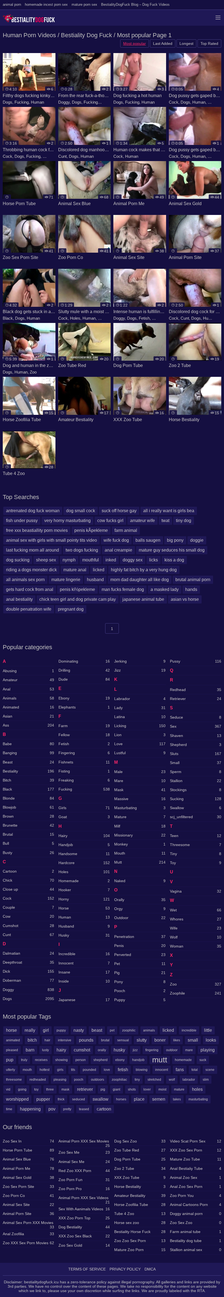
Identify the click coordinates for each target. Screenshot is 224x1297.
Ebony (84, 698)
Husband (84, 926)
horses (121, 1099)
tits (73, 1070)
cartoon (104, 1109)
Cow (28, 916)
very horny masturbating (67, 520)
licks (153, 560)
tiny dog (183, 520)
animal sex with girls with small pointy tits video (51, 540)
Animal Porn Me (28, 1168)
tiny (137, 1080)
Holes (75, 318)
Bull (28, 843)
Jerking (140, 661)
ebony (120, 1060)
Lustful (140, 753)
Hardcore (84, 863)
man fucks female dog (123, 589)
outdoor (172, 1050)
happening (30, 1109)
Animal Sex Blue (28, 1159)
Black (8, 318)
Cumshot (28, 925)
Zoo (33, 372)
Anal (28, 689)
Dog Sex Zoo (140, 1141)
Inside (84, 981)
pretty (67, 1109)
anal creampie (118, 550)
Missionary (140, 835)
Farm (84, 726)
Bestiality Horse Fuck (140, 1231)
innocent (161, 1070)
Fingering (84, 753)
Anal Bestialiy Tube (195, 1168)
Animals (28, 698)
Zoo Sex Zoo (195, 1222)
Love (140, 744)
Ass (28, 725)
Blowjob (28, 807)
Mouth (140, 853)
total (194, 1070)
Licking (140, 726)
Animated (28, 707)
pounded (89, 1070)
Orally (140, 899)
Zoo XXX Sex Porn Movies (28, 1243)
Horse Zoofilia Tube (140, 1204)
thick (61, 1099)
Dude (84, 679)
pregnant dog (71, 609)
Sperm (195, 772)
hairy (61, 1050)
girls (60, 1070)
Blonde (28, 798)
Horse (84, 908)
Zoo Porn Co (28, 1195)
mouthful (90, 560)
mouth (27, 1070)
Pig (140, 972)
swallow (100, 1099)
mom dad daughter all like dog (139, 579)
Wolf (195, 937)
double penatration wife (28, 609)
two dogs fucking (82, 550)
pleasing (60, 1080)
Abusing (28, 671)
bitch (32, 1040)
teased (84, 1109)
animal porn (12, 4)
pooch (78, 1080)
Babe (28, 744)
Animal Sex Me (84, 1161)
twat (165, 520)
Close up (28, 889)
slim (206, 1080)
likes (176, 1040)
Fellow (84, 735)
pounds (86, 1040)
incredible (189, 1030)
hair (47, 1040)
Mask (140, 790)
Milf (140, 826)
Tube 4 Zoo (140, 1213)
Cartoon (28, 871)
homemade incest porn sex (46, 4)
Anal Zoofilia (28, 1234)
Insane (84, 972)
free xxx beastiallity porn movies (37, 530)
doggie (197, 540)
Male (140, 772)
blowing (142, 1070)
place (139, 1099)
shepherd (100, 1060)
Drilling (84, 670)
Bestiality (28, 771)
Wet (195, 910)
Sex (195, 726)
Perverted (140, 954)
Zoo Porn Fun (84, 1179)
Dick (28, 971)
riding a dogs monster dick (31, 569)
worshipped (17, 1099)
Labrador (140, 698)
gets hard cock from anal (29, 589)
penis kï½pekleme (77, 589)
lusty (45, 1050)
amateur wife (142, 520)
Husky (84, 935)
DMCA (150, 1269)
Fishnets (84, 762)
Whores (195, 919)
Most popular (134, 43)
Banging (28, 753)
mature (179, 1089)
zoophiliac (119, 1080)
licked (98, 569)
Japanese (84, 1000)
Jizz (140, 670)
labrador (188, 1080)
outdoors (97, 1080)
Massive (140, 799)
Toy (195, 863)
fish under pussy (22, 520)
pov (51, 1109)
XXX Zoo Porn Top (84, 1218)
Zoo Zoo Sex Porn (140, 1240)
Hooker (84, 890)
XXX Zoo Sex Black (84, 1236)
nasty (78, 1030)
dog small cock (80, 510)
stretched (154, 1080)
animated (13, 1040)
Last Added (162, 43)
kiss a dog (174, 560)
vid (8, 1089)
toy (36, 1089)
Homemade (84, 881)
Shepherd (195, 744)
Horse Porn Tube (28, 1150)
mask (65, 1089)
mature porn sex (84, 4)
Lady (140, 708)
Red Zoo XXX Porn (84, 1170)
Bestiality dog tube (195, 1240)
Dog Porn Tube (140, 1159)
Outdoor (140, 918)
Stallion (195, 781)
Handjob (84, 845)
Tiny (195, 854)
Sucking (195, 799)
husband (95, 579)
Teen (195, 835)
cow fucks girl (110, 520)
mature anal (74, 569)
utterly (10, 1070)
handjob (138, 1060)
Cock (173, 102)
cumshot (82, 1050)
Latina (140, 717)
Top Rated (209, 43)
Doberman (28, 980)
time (9, 1109)
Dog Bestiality (84, 1227)
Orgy (140, 909)
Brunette (28, 825)
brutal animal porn (192, 579)
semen (158, 1099)
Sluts (102, 318)
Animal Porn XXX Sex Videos (84, 1199)
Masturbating (140, 808)
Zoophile (195, 993)
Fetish (144, 318)
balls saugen (147, 540)
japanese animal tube (143, 599)
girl (46, 1030)
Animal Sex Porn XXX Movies (28, 1223)
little (208, 1030)
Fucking (21, 102)
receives (41, 1060)
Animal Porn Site (28, 1213)
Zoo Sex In (28, 1141)
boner (160, 1040)
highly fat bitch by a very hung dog (144, 569)
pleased (12, 1050)
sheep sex (46, 560)
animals (149, 1030)
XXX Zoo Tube (140, 1177)
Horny (105, 102)
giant (116, 1089)
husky (119, 1050)
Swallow (195, 808)
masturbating (198, 1099)
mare (189, 1050)
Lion (140, 735)
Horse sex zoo (140, 1222)
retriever (85, 1089)
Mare (140, 781)
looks (211, 1040)
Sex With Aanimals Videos (84, 1209)
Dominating (84, 661)
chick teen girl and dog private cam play (77, 599)
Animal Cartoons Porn (195, 1204)
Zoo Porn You (195, 1195)
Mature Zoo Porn (140, 1250)
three (50, 1089)
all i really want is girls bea (168, 510)
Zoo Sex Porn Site (28, 1186)
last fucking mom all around (32, 550)
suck (202, 1060)
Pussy (213, 102)
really (30, 1030)
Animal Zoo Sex (195, 1177)
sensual (123, 1040)
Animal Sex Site (28, 1204)
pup (9, 1059)
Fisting (84, 771)
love (107, 1070)
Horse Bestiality (140, 1186)
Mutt (140, 862)
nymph (69, 560)
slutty (142, 1040)
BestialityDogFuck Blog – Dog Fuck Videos (135, 4)
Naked (140, 881)
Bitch (28, 780)
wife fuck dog (116, 540)
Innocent (84, 963)
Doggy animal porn (195, 1213)
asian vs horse (185, 599)
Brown (28, 816)
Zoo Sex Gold (84, 1245)
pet (112, 1030)
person (80, 1060)
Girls (84, 808)
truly (24, 1060)
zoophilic (128, 1030)
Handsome (84, 854)
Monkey (140, 844)
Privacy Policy (125, 1269)
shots (132, 1089)
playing (208, 1050)
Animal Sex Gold (28, 1177)
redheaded (38, 1080)
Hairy (84, 835)
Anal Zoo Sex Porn (195, 1186)
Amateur (28, 680)
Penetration (140, 936)
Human (37, 102)
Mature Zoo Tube (195, 1159)
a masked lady (165, 589)
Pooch (140, 991)
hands (191, 589)
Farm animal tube (195, 1231)
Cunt (62, 156)
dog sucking (18, 560)
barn (30, 1050)
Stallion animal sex (195, 1250)
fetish (123, 1069)
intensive (64, 1040)
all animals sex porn (25, 579)
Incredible (84, 954)
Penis (140, 945)
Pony (140, 982)
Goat (84, 817)
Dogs (7, 102)
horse (11, 1030)
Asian (28, 716)
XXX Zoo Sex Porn (195, 1150)
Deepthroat (28, 962)
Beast (28, 762)
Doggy (64, 102)
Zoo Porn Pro (84, 1189)
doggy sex (133, 560)
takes (177, 1099)
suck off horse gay (119, 510)
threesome (14, 1080)
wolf (172, 1080)
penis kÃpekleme (91, 530)
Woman (195, 946)
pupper (43, 1099)
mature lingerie (65, 579)
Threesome (195, 845)
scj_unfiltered (195, 817)
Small (195, 762)
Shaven (195, 735)
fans (180, 1069)
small (193, 1040)
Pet (140, 963)
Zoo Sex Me (84, 1152)
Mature (140, 817)
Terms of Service (87, 1269)
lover (147, 1089)
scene (209, 1070)
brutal (105, 1040)
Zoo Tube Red (140, 1150)
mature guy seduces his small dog (172, 550)
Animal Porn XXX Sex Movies (84, 1142)
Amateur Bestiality (140, 1195)
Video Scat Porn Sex (195, 1141)
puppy (61, 1030)
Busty (28, 852)
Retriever (195, 698)
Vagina (195, 891)
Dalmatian (28, 953)
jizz (135, 1050)
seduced (78, 1099)
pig (103, 1089)
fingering (151, 1050)
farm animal (125, 530)
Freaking (84, 780)
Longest (186, 43)
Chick (28, 880)
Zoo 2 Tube (140, 1168)
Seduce (195, 717)
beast (97, 1030)
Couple (28, 907)
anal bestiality (19, 599)
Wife (195, 928)
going (22, 1089)
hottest (44, 1070)
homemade (183, 1060)
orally (102, 1050)
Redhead (195, 689)
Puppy (140, 1000)
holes (197, 1089)
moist (162, 1089)
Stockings (195, 790)
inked (110, 560)
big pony (175, 540)
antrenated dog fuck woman (33, 510)
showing (61, 1060)
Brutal (28, 834)
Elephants (84, 707)
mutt (159, 1060)
